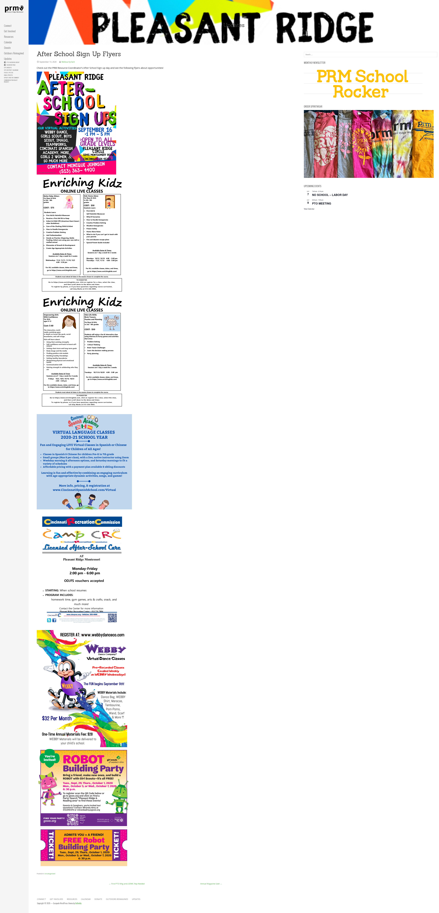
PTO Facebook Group (13, 62)
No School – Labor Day (330, 195)
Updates (8, 58)
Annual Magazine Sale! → (211, 883)
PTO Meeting (321, 203)
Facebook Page (11, 65)
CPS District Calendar (11, 70)
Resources (8, 36)
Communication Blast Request (11, 81)
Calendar (8, 42)
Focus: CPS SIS (8, 73)
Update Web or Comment (11, 78)
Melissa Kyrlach (68, 62)
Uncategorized (49, 874)
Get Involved (10, 31)
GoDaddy (78, 903)
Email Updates (8, 75)
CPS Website (8, 68)
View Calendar (309, 209)
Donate (7, 48)
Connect (8, 25)
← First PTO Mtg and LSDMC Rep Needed (127, 883)
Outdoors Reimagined (14, 53)
